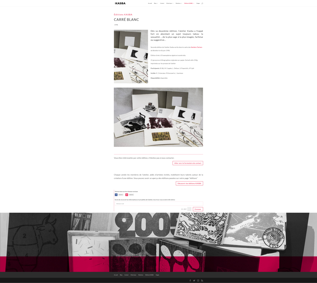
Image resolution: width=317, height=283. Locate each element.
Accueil (150, 3)
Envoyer (198, 209)
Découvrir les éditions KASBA (189, 183)
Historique (169, 3)
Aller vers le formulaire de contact (187, 163)
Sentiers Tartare (196, 47)
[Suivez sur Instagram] (126, 194)
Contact (162, 3)
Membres (178, 3)
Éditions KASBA (188, 3)
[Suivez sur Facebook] (116, 194)
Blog (155, 3)
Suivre (120, 194)
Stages (198, 3)
